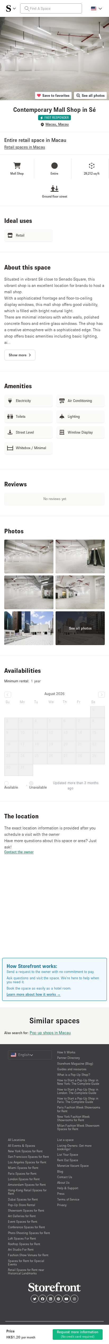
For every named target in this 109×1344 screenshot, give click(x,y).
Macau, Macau (57, 124)
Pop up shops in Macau (50, 1032)
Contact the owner (19, 852)
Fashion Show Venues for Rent (28, 1255)
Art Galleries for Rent (22, 1216)
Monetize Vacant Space (73, 1165)
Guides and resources (72, 1069)
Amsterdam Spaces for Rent (27, 1184)
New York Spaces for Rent (25, 1151)
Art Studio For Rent (21, 1249)
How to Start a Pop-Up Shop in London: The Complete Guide (77, 1091)
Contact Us (64, 1177)
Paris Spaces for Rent (22, 1173)
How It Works (66, 1052)
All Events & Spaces (21, 1145)
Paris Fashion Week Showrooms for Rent (78, 1109)
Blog (60, 1171)
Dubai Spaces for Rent (23, 1199)
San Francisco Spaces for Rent (28, 1156)
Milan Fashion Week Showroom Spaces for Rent (78, 1127)
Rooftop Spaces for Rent (24, 1244)
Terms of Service (68, 1199)
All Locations (16, 1139)
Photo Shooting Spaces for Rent (29, 1233)
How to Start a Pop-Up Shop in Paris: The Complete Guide (77, 1100)
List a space (65, 1139)
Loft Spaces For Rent (22, 1238)
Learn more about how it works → (34, 994)
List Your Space (67, 1154)
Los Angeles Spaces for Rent (27, 1162)
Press (61, 1193)
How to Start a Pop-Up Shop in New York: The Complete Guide (78, 1081)
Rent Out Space (67, 1160)
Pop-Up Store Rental (21, 1205)
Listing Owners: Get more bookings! (74, 1147)
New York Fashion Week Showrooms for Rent (73, 1118)
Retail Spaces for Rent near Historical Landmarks (26, 1271)
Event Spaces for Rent (22, 1221)
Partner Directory (68, 1057)
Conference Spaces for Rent (26, 1227)
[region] (54, 913)
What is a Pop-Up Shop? (73, 1074)
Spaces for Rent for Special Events (26, 1262)
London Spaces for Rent (24, 1179)
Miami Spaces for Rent (23, 1167)
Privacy (61, 1205)
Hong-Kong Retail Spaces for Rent (27, 1191)
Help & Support (67, 1188)
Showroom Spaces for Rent (26, 1210)
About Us (63, 1182)
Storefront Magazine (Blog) (75, 1063)
